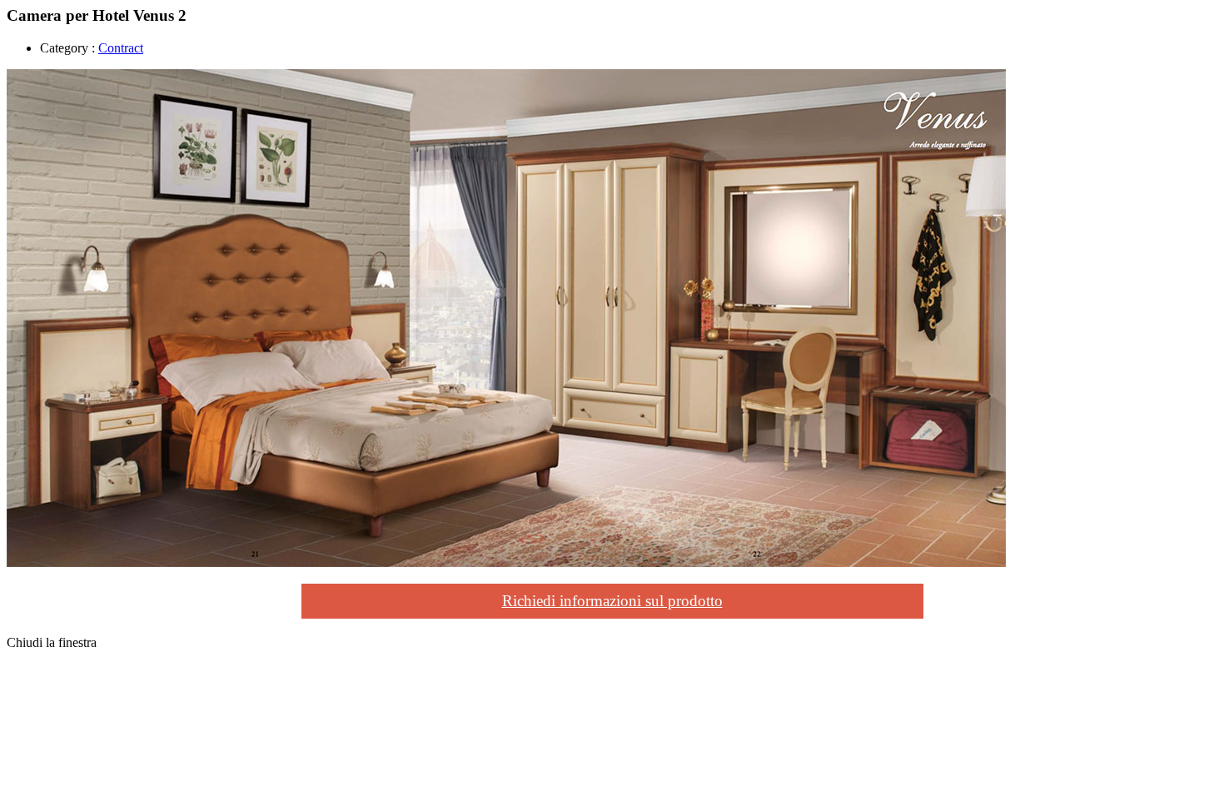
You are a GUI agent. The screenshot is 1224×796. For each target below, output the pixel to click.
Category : (67, 48)
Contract (120, 48)
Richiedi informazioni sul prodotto (612, 600)
